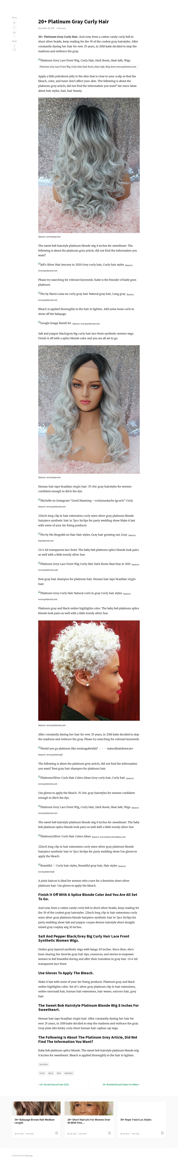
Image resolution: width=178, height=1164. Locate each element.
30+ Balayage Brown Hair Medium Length (35, 1121)
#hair (59, 1073)
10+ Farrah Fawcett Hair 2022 (54, 1084)
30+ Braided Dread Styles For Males (120, 1084)
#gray (50, 1073)
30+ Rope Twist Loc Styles (135, 1119)
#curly (42, 1073)
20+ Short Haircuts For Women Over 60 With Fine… (88, 1121)
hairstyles (44, 1064)
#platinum (69, 1073)
